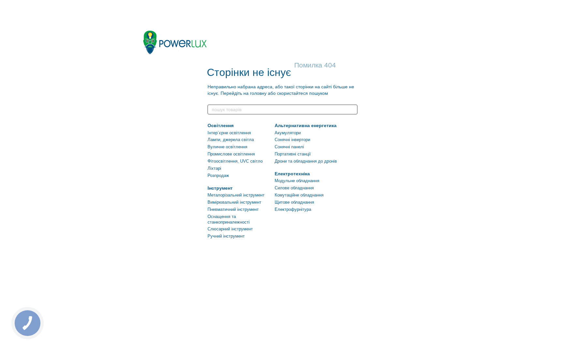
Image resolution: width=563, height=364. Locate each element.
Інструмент (220, 188)
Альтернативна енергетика (306, 125)
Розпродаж (218, 175)
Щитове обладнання (294, 202)
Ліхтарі (214, 168)
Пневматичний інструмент (233, 209)
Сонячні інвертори (292, 139)
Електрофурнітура (293, 209)
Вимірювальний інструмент (234, 202)
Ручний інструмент (226, 236)
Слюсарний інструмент (230, 228)
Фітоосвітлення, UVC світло (235, 161)
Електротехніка (292, 173)
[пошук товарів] (352, 109)
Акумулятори (288, 132)
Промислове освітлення (231, 154)
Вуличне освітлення (227, 146)
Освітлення (221, 125)
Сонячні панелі (289, 146)
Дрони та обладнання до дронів (306, 161)
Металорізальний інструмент (236, 195)
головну (258, 93)
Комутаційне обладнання (299, 195)
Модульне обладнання (297, 180)
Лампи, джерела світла (231, 139)
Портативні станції (293, 154)
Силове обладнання (294, 187)
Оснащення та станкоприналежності (229, 219)
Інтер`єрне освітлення (229, 132)
